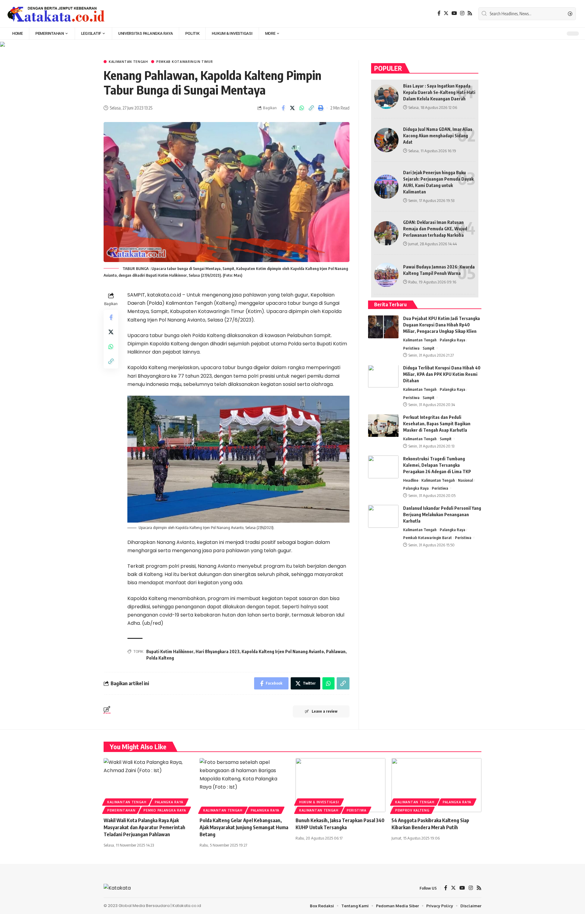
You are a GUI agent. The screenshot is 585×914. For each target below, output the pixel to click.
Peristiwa (411, 348)
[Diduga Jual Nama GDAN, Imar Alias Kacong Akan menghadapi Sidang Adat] (386, 140)
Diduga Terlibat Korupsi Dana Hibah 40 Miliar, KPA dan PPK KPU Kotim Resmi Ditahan (441, 374)
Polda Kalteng (160, 657)
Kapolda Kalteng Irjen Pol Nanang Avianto (283, 651)
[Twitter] (446, 13)
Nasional (465, 480)
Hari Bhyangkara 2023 (217, 651)
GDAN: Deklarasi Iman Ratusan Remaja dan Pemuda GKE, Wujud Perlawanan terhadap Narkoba (435, 229)
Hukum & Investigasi (319, 802)
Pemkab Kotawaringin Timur (184, 61)
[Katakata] (56, 14)
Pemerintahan (121, 810)
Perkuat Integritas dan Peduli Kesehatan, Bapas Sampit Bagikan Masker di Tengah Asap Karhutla (436, 424)
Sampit (428, 348)
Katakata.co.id (186, 906)
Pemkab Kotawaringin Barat (427, 537)
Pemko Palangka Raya (165, 810)
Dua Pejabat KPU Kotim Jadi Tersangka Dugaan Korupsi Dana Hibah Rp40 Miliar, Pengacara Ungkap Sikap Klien (441, 325)
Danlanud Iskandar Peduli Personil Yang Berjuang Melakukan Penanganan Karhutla (442, 515)
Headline (410, 480)
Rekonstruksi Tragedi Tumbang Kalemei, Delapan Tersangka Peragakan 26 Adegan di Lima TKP (437, 465)
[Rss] (470, 13)
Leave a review (324, 711)
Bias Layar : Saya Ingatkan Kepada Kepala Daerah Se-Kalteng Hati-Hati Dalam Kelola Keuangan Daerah (439, 92)
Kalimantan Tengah (128, 61)
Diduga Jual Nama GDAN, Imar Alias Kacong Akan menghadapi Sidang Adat (437, 136)
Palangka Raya (452, 340)
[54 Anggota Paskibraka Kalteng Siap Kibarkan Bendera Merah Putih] (436, 785)
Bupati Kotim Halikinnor (169, 651)
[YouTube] (454, 13)
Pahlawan (336, 651)
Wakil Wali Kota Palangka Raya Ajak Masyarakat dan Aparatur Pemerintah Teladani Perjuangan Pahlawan (144, 827)
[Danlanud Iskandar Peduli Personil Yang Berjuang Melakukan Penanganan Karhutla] (383, 516)
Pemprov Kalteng (412, 810)
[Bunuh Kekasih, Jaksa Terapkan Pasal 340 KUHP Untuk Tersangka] (340, 785)
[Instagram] (462, 13)
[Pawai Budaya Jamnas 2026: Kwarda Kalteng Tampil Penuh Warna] (386, 275)
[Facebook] (439, 13)
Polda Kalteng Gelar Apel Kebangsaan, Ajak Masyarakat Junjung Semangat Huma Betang (244, 827)
